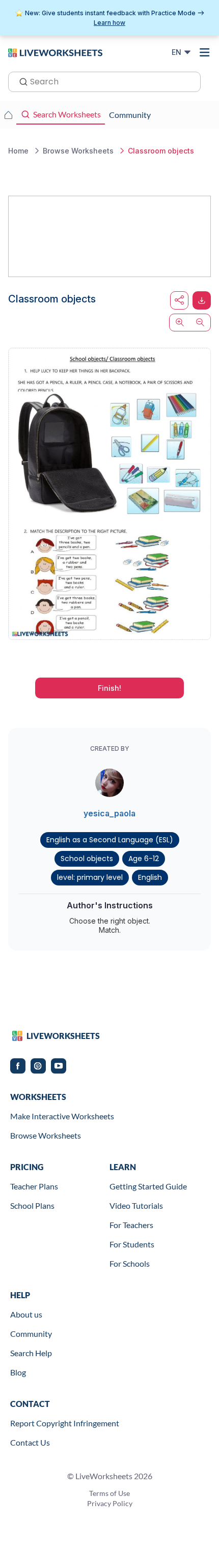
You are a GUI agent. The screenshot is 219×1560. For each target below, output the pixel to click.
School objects (87, 858)
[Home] (55, 52)
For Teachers (131, 1225)
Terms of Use (109, 1493)
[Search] (20, 81)
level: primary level (90, 877)
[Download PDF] (202, 300)
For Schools (130, 1263)
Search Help (31, 1353)
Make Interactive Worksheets (62, 1116)
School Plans (32, 1205)
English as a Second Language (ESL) (109, 840)
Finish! (109, 688)
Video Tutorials (136, 1205)
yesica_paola (109, 813)
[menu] (205, 52)
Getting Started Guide (148, 1186)
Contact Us (30, 1442)
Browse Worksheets (45, 1135)
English (150, 877)
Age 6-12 (143, 858)
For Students (132, 1244)
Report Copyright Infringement (64, 1423)
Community (31, 1333)
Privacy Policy (109, 1503)
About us (26, 1314)
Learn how (109, 22)
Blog (18, 1372)
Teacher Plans (34, 1186)
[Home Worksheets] (8, 115)
